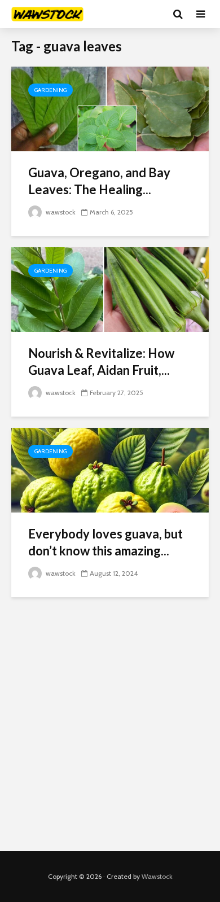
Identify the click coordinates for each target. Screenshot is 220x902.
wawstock (60, 212)
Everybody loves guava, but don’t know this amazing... (105, 542)
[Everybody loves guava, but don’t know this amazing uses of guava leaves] (110, 469)
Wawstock (157, 876)
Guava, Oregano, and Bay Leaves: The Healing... (99, 181)
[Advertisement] (110, 724)
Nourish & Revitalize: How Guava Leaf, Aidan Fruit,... (101, 361)
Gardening (50, 90)
